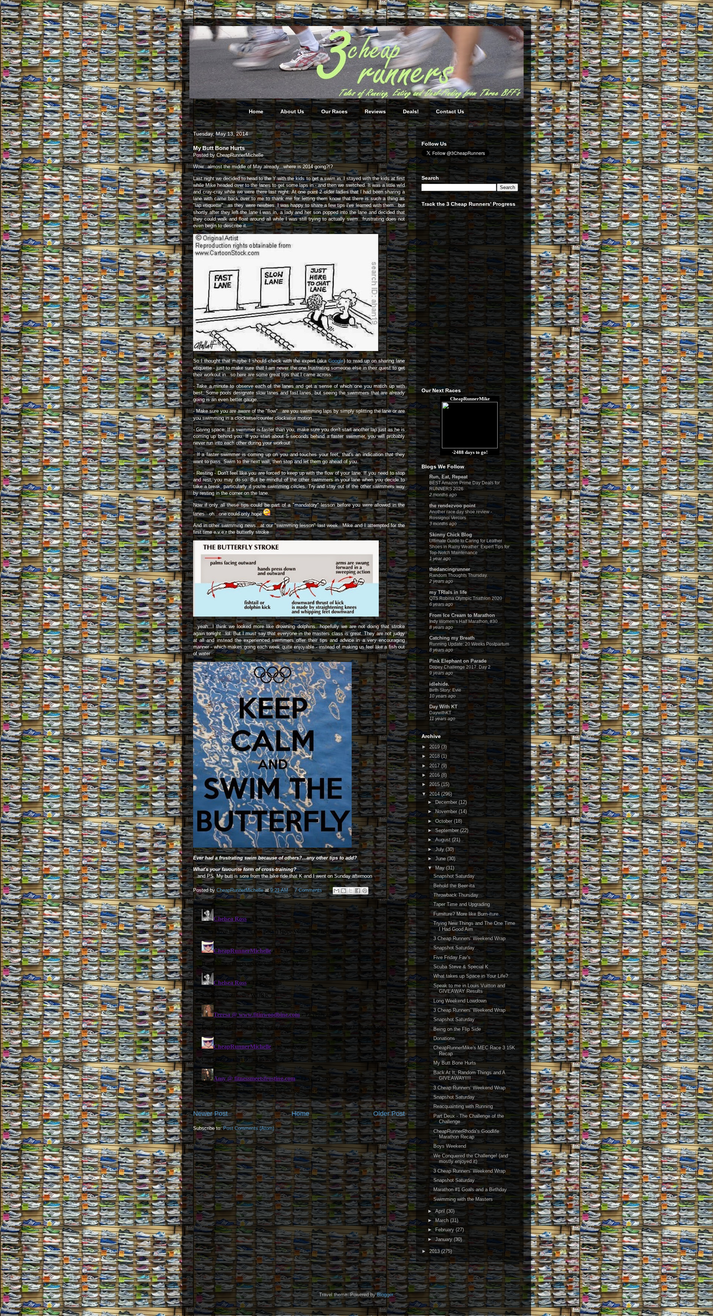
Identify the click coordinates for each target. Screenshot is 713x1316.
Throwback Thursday (455, 895)
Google (336, 361)
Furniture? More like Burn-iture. (466, 914)
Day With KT (443, 706)
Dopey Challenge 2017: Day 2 (460, 667)
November (447, 811)
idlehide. (439, 684)
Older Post (389, 1113)
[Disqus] (299, 999)
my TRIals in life (448, 592)
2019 (435, 747)
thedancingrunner (449, 569)
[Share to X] (350, 890)
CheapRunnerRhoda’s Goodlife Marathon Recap (466, 1134)
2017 (435, 766)
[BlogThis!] (343, 890)
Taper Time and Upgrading (461, 904)
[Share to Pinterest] (364, 890)
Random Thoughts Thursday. (458, 575)
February (445, 1229)
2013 (435, 1251)
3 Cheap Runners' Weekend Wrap (469, 938)
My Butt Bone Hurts (454, 1063)
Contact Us (450, 111)
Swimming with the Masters (463, 1199)
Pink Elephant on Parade (457, 661)
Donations (444, 1038)
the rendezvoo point (452, 505)
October (444, 821)
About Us (292, 111)
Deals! (411, 111)
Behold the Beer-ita (454, 885)
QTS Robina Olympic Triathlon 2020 (465, 598)
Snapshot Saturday (454, 876)
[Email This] (336, 890)
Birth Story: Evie (445, 690)
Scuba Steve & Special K (460, 966)
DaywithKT (440, 712)
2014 (435, 794)
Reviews (375, 111)
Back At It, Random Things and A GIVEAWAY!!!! (469, 1075)
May (440, 868)
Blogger (385, 1294)
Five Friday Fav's (452, 957)
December (447, 802)
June (441, 858)
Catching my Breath (452, 638)
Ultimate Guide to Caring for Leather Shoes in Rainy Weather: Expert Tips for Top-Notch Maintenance (469, 546)
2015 (435, 784)
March (442, 1220)
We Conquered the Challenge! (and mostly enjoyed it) (470, 1158)
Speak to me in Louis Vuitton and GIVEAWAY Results (469, 988)
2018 (435, 756)
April (440, 1211)
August (443, 839)
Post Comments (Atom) (248, 1128)
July (440, 849)
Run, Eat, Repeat (448, 477)
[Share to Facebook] (357, 890)
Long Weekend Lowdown (459, 1001)
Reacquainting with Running (463, 1106)
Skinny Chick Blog (450, 534)
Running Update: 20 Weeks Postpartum (469, 644)
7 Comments (308, 890)
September (447, 830)
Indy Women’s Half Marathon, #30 (463, 621)
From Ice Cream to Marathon (462, 615)
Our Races (334, 111)
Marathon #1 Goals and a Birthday (470, 1189)
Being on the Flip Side (457, 1029)
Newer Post (210, 1113)
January (444, 1239)
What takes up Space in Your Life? (470, 976)
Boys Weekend (449, 1146)
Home (256, 111)
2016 (435, 775)
